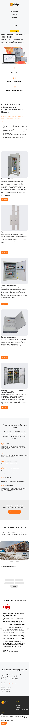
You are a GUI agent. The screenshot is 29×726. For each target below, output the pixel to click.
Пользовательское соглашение (22, 709)
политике (7, 719)
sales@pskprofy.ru (11, 683)
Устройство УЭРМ (19, 580)
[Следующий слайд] (28, 550)
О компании (14, 11)
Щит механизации (8, 337)
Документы (14, 23)
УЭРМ (3, 232)
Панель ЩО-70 (7, 179)
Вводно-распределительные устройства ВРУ (13, 391)
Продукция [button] (14, 14)
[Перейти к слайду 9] (18, 561)
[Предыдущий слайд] (1, 550)
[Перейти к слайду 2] (10, 561)
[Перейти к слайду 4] (12, 561)
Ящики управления (9, 285)
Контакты (14, 25)
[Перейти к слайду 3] (11, 561)
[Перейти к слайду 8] (17, 561)
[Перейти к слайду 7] (16, 561)
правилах (2, 720)
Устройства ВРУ (14, 586)
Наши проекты (14, 17)
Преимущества (14, 20)
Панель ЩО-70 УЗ (9, 580)
